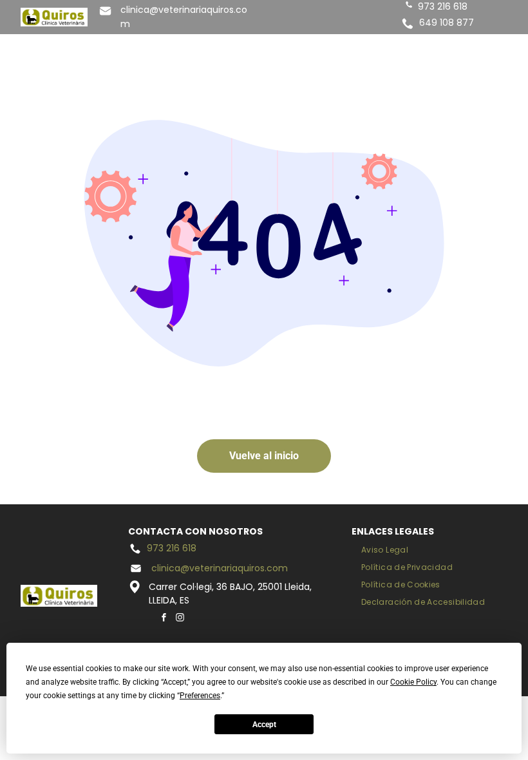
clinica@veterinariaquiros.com (219, 568)
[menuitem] (385, 550)
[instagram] (179, 619)
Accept (264, 724)
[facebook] (163, 619)
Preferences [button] (200, 695)
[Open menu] (476, 47)
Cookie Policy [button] (413, 682)
